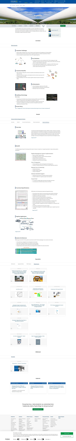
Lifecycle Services (29, 425)
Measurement (29, 421)
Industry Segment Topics (46, 420)
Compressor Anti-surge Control (57, 289)
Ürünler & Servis (37, 2)
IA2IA (43, 424)
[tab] (14, 45)
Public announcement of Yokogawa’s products (30, 428)
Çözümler (31, 2)
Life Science (28, 426)
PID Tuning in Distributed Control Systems (56, 306)
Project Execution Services (29, 424)
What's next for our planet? (45, 419)
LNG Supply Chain (13, 418)
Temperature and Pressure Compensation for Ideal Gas (38, 289)
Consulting (28, 422)
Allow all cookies (66, 433)
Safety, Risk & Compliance (21, 421)
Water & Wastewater (13, 428)
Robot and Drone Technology (45, 428)
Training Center (53, 421)
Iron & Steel (12, 427)
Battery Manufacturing (14, 429)
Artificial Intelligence (45, 426)
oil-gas (21, 5)
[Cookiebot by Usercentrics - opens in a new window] (7, 439)
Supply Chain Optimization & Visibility (22, 429)
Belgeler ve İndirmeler (38, 418)
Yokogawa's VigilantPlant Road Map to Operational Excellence (19, 321)
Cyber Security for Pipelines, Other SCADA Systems (38, 337)
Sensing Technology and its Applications (46, 430)
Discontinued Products (54, 424)
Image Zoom (33, 137)
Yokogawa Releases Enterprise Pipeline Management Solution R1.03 (37, 387)
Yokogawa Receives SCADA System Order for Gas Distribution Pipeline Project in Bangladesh (56, 387)
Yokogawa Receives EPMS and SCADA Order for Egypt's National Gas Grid (19, 387)
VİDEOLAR (36, 421)
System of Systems (45, 423)
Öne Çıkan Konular (49, 2)
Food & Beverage (13, 424)
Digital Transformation (46, 425)
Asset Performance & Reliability (22, 423)
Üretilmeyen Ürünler (29, 429)
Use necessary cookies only (67, 436)
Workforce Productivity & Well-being (22, 419)
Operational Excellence (22, 424)
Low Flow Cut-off (19, 289)
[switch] (27, 439)
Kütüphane (42, 2)
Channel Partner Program (53, 426)
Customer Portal (53, 423)
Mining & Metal (13, 423)
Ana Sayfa (13, 5)
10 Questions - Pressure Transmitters (19, 363)
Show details (48, 439)
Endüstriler (26, 2)
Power (12, 421)
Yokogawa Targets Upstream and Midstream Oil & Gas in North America (19, 306)
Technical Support (53, 418)
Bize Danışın (63, 25)
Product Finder (52, 422)
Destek (55, 2)
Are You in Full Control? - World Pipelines (19, 337)
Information (28, 418)
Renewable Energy (13, 422)
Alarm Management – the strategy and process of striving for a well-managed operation (38, 305)
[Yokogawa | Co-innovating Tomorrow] (14, 2)
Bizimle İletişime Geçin (61, 2)
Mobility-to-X (12, 430)
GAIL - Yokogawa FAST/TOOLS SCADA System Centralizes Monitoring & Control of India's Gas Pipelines (32, 108)
